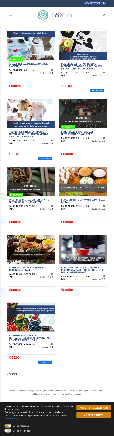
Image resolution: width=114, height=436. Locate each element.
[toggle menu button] (10, 15)
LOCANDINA (97, 91)
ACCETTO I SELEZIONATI (94, 408)
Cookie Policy (11, 418)
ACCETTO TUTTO (94, 415)
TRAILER (45, 362)
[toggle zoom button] (103, 15)
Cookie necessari (21, 426)
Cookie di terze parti (22, 431)
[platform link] (55, 15)
